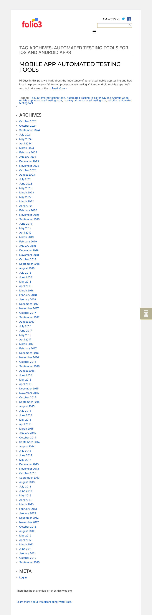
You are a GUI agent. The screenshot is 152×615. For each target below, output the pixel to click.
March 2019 (26, 237)
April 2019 (25, 232)
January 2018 (27, 299)
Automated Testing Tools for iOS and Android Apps (97, 97)
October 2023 (27, 170)
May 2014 (25, 459)
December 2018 (29, 250)
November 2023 (29, 165)
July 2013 (25, 486)
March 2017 (26, 343)
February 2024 (28, 152)
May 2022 (25, 196)
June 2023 (25, 183)
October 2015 (27, 397)
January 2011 (27, 553)
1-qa (32, 97)
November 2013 (29, 468)
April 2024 (25, 143)
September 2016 (29, 366)
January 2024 (27, 156)
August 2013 (27, 482)
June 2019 (25, 223)
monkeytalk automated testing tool (85, 100)
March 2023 (26, 192)
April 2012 (25, 539)
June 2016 (25, 375)
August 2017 (26, 321)
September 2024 (29, 130)
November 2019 (29, 214)
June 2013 (25, 490)
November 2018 (29, 254)
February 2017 (28, 348)
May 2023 (25, 188)
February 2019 (28, 241)
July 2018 (25, 272)
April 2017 (25, 339)
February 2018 (28, 294)
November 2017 (29, 308)
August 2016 (27, 370)
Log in (23, 577)
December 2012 (29, 517)
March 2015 (26, 428)
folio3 (32, 23)
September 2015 (29, 401)
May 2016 (25, 379)
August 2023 (27, 174)
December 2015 (29, 388)
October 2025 (27, 121)
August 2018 (27, 268)
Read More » (59, 88)
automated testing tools (51, 97)
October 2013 (27, 473)
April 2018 (25, 286)
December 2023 (29, 161)
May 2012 (25, 535)
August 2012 (26, 531)
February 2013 (28, 508)
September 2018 (29, 263)
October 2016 (27, 361)
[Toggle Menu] (94, 31)
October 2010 (27, 557)
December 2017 (29, 303)
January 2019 (27, 245)
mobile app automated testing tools (40, 100)
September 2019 (29, 219)
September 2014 (29, 441)
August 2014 (27, 446)
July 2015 (25, 410)
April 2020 (25, 205)
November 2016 (29, 357)
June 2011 (25, 548)
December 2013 (29, 464)
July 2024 (25, 134)
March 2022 (26, 201)
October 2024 (27, 125)
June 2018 (25, 277)
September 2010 (29, 562)
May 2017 (25, 335)
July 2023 (25, 179)
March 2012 (26, 544)
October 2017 (27, 312)
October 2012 (27, 526)
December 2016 (29, 352)
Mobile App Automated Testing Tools (70, 67)
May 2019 (25, 228)
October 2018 (27, 259)
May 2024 (25, 139)
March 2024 (26, 147)
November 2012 (29, 522)
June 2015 (25, 415)
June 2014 (25, 455)
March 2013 (26, 504)
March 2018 (26, 290)
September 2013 (29, 477)
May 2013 (25, 495)
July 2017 (25, 326)
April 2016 (25, 384)
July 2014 (25, 450)
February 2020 (28, 210)
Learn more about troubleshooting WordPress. (44, 601)
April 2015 (25, 424)
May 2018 (25, 281)
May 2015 (25, 419)
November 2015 (29, 392)
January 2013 (27, 513)
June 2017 (25, 330)
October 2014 (27, 437)
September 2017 (29, 317)
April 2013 (25, 499)
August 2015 (27, 406)
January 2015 (27, 433)
